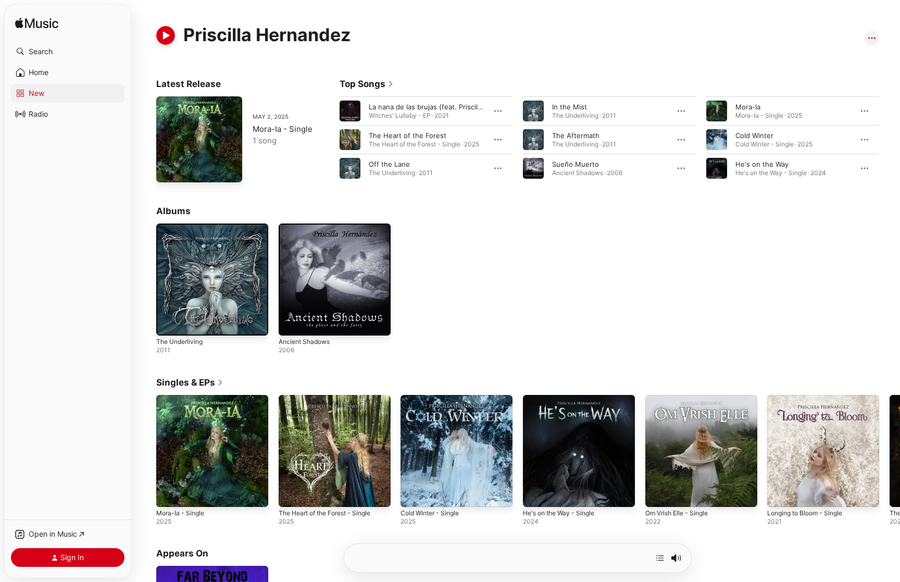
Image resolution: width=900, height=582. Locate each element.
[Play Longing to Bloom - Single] (780, 493)
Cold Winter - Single (433, 399)
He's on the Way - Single (563, 399)
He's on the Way (762, 164)
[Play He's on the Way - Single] (536, 493)
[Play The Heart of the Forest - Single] (291, 493)
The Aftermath (575, 135)
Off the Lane (389, 164)
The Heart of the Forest (407, 135)
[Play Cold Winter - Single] (413, 493)
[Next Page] (889, 139)
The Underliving (182, 228)
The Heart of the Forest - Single (331, 399)
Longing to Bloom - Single (809, 399)
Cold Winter (754, 135)
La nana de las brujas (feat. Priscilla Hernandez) (446, 107)
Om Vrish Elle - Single (680, 399)
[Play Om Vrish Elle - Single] (658, 493)
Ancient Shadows (307, 228)
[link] (367, 84)
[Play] (165, 35)
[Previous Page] (329, 139)
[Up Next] (660, 558)
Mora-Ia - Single (282, 129)
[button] (67, 51)
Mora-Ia (747, 107)
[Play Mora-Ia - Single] (169, 169)
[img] (36, 24)
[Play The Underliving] (169, 322)
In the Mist (569, 107)
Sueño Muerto (575, 164)
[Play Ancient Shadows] (291, 322)
